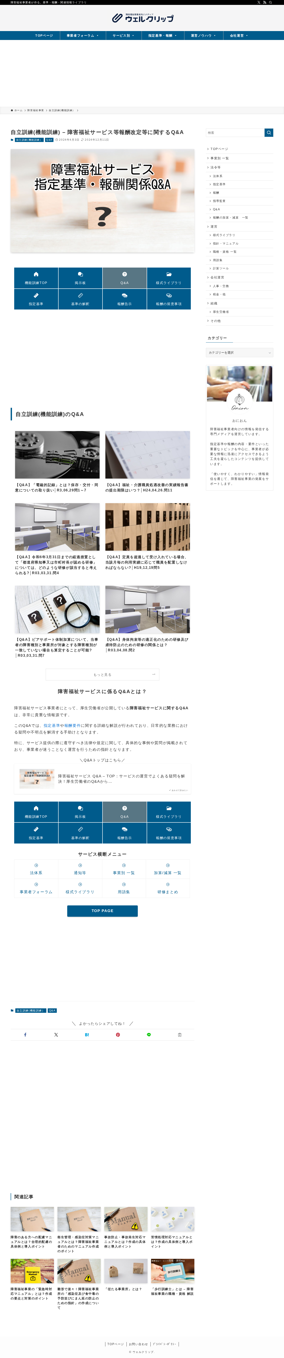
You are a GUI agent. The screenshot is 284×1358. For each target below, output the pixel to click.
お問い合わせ (138, 1344)
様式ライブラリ (224, 235)
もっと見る (102, 674)
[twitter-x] (259, 2)
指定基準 (52, 725)
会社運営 (237, 35)
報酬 (216, 192)
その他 (216, 321)
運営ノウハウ (201, 35)
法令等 (216, 167)
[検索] (270, 2)
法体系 (218, 176)
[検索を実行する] (268, 132)
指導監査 (219, 201)
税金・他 (219, 294)
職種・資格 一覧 (225, 251)
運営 (214, 226)
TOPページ (44, 35)
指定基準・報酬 (160, 35)
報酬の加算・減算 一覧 (231, 217)
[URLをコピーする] (179, 1035)
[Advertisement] (142, 73)
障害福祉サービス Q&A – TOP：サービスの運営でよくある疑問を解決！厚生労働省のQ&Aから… (121, 779)
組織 (214, 303)
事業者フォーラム (81, 35)
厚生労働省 (221, 311)
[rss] (265, 2)
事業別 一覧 (220, 158)
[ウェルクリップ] (142, 18)
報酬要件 (72, 725)
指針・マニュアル (226, 243)
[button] (25, 1035)
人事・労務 (221, 286)
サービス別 (121, 35)
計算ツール (221, 268)
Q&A (49, 139)
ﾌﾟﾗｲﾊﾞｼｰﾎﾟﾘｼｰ (165, 1344)
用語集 (218, 260)
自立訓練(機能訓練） (29, 139)
